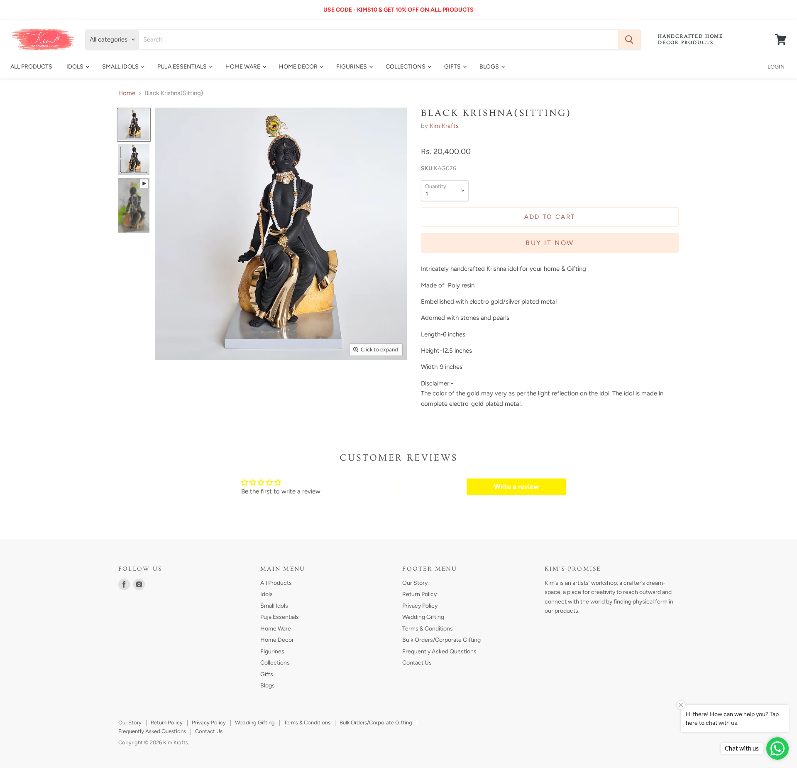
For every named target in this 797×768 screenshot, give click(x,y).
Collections (406, 66)
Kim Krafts (444, 126)
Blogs (489, 66)
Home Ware (243, 66)
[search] (378, 39)
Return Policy (419, 594)
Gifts (453, 66)
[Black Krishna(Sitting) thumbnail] (133, 124)
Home (126, 93)
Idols (75, 66)
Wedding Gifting (423, 617)
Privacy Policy (420, 605)
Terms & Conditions (427, 628)
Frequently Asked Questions (439, 651)
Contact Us (417, 662)
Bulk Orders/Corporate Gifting (441, 639)
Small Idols (121, 66)
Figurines (352, 66)
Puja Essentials (182, 66)
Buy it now (550, 243)
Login (776, 67)
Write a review (516, 487)
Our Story (415, 582)
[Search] (629, 39)
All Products (31, 66)
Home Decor (299, 66)
